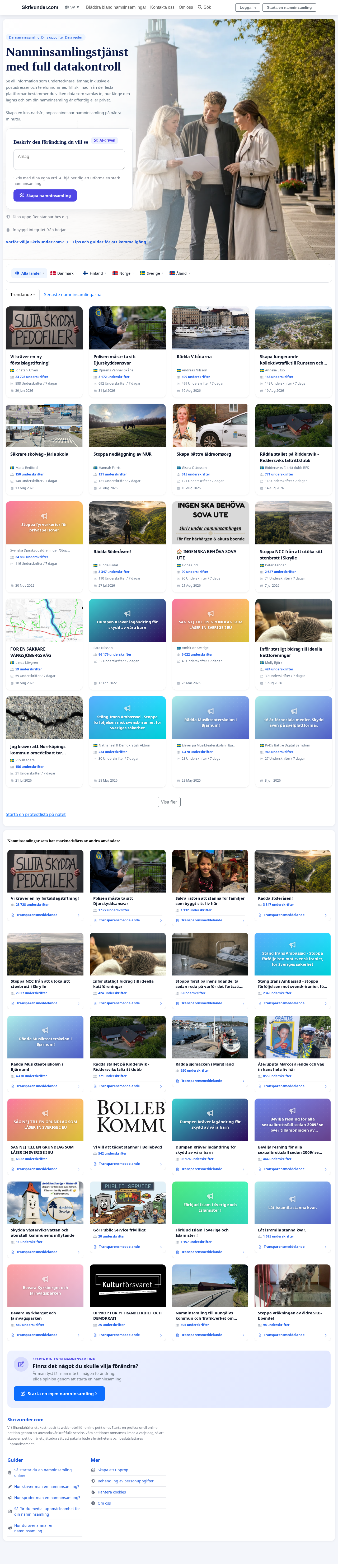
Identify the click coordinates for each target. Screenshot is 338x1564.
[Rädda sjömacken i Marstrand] (210, 1051)
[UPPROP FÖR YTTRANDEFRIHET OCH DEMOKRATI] (128, 1302)
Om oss (186, 7)
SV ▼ (75, 7)
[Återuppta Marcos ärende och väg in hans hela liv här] (293, 1054)
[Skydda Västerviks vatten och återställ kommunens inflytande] (45, 1220)
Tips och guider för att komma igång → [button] (112, 241)
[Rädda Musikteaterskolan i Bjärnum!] (45, 1054)
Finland (98, 273)
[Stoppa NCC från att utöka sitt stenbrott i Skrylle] (45, 971)
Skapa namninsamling (48, 195)
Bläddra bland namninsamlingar (116, 7)
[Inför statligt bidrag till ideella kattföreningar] (128, 971)
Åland (183, 273)
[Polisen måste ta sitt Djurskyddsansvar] (128, 888)
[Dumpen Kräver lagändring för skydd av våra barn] (210, 1137)
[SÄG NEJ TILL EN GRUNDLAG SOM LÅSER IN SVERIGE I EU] (45, 1137)
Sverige (155, 273)
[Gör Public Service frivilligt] (128, 1217)
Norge (126, 273)
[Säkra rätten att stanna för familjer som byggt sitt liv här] (210, 888)
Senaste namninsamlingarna (72, 294)
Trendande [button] (21, 294)
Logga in (248, 7)
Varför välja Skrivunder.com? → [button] (37, 241)
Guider (15, 1460)
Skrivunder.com (40, 7)
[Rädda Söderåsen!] (293, 885)
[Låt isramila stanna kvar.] (293, 1217)
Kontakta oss (162, 7)
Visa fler (169, 802)
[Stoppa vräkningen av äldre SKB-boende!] (293, 1302)
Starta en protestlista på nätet (36, 814)
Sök (207, 7)
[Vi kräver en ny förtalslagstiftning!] (45, 885)
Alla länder (32, 273)
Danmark (67, 273)
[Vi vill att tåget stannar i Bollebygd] (128, 1134)
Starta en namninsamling (289, 7)
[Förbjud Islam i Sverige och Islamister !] (210, 1220)
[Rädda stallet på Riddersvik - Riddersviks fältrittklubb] (128, 1054)
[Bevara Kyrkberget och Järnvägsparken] (45, 1302)
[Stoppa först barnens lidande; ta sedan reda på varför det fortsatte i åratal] (210, 971)
